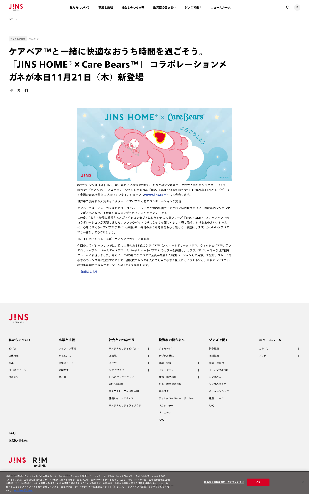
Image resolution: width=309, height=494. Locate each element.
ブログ (262, 356)
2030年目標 (116, 384)
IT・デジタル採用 (219, 370)
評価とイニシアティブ (121, 398)
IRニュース (165, 412)
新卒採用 (214, 348)
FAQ (161, 419)
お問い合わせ (18, 440)
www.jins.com (155, 194)
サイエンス (65, 356)
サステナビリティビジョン (124, 348)
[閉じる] (303, 482)
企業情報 (14, 356)
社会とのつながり (132, 7)
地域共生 (64, 370)
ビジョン (14, 348)
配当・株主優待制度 (170, 384)
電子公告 (164, 391)
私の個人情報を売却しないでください (224, 482)
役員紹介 (14, 377)
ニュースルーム (221, 7)
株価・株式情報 (167, 377)
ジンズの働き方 (217, 384)
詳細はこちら (89, 271)
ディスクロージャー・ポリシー (176, 398)
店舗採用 (214, 356)
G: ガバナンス (117, 370)
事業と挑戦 (105, 7)
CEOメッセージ (17, 370)
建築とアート (66, 363)
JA (297, 7)
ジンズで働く (193, 7)
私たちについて (80, 7)
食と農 (62, 377)
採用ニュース (216, 398)
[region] (154, 482)
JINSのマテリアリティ (121, 377)
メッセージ (165, 348)
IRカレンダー (166, 405)
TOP (11, 19)
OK (258, 482)
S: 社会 (113, 363)
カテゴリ (264, 348)
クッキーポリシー (23, 490)
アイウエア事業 (67, 348)
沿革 (11, 363)
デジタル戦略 (166, 356)
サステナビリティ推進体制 (124, 391)
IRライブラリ (166, 370)
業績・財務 (165, 363)
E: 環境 (113, 356)
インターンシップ (219, 391)
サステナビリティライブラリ (125, 405)
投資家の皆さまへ (164, 7)
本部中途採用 (216, 363)
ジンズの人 (215, 377)
